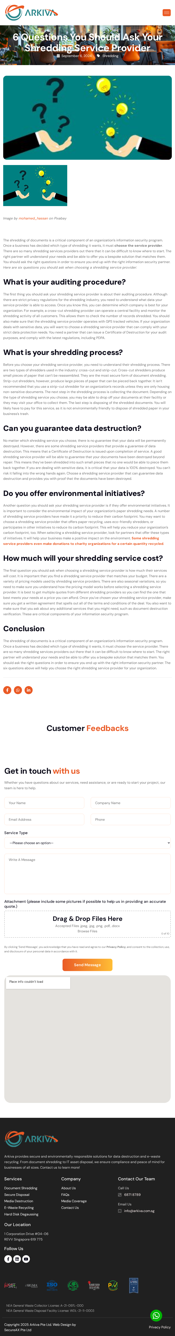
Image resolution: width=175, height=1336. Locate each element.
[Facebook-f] (8, 1259)
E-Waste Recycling (19, 1207)
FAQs (65, 1194)
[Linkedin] (17, 1259)
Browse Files (87, 931)
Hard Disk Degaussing (21, 1214)
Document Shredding (20, 1188)
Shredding (110, 56)
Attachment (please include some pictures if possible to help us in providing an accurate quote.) (85, 904)
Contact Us (70, 1207)
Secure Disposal (16, 1194)
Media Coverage (74, 1201)
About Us (68, 1188)
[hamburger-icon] (167, 12)
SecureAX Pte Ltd (17, 1330)
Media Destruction (18, 1201)
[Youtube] (26, 1259)
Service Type (16, 832)
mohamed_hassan (33, 218)
